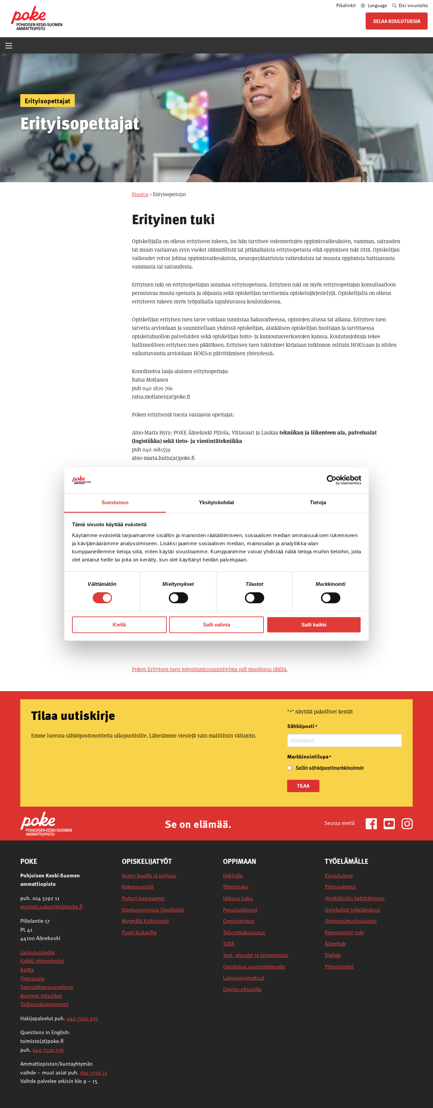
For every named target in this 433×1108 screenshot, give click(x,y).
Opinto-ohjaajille (242, 989)
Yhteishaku (236, 887)
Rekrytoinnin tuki (344, 932)
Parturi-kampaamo (143, 898)
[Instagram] (407, 823)
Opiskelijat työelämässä (352, 910)
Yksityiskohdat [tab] (216, 502)
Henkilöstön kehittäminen (355, 898)
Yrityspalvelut (340, 887)
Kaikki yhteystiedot (42, 961)
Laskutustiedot (37, 952)
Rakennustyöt (138, 887)
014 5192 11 (93, 1072)
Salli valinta (216, 624)
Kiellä (119, 624)
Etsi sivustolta (413, 5)
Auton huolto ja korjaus (149, 875)
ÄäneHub (335, 943)
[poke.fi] (36, 17)
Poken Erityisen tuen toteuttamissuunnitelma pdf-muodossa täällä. (210, 669)
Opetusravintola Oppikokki (153, 910)
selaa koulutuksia (396, 21)
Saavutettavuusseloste (46, 987)
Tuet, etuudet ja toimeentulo (255, 955)
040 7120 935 (82, 1018)
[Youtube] (392, 823)
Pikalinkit (346, 5)
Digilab (333, 955)
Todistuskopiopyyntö (44, 1004)
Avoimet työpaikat (41, 996)
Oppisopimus (238, 921)
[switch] (178, 598)
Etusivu (140, 194)
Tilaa (303, 785)
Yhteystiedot (339, 967)
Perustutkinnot (240, 910)
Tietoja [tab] (318, 502)
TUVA (228, 943)
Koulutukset (339, 875)
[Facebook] (374, 823)
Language (377, 5)
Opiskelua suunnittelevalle (254, 967)
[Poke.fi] (46, 823)
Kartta (27, 969)
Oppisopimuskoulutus (351, 921)
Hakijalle (233, 875)
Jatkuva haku (238, 898)
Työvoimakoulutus (244, 932)
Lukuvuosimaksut (243, 978)
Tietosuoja (32, 978)
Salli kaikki (313, 624)
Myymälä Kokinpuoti (145, 921)
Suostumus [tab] (115, 502)
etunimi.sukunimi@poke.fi (51, 906)
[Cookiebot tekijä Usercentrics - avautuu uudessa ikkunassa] (331, 480)
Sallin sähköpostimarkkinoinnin (330, 767)
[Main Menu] (8, 45)
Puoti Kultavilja (139, 932)
